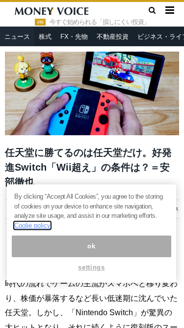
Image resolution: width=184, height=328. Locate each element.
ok (91, 246)
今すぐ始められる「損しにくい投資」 (100, 22)
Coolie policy (32, 225)
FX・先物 (74, 36)
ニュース (17, 36)
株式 (45, 36)
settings (91, 267)
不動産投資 (113, 36)
